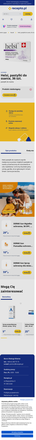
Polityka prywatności (26, 400)
